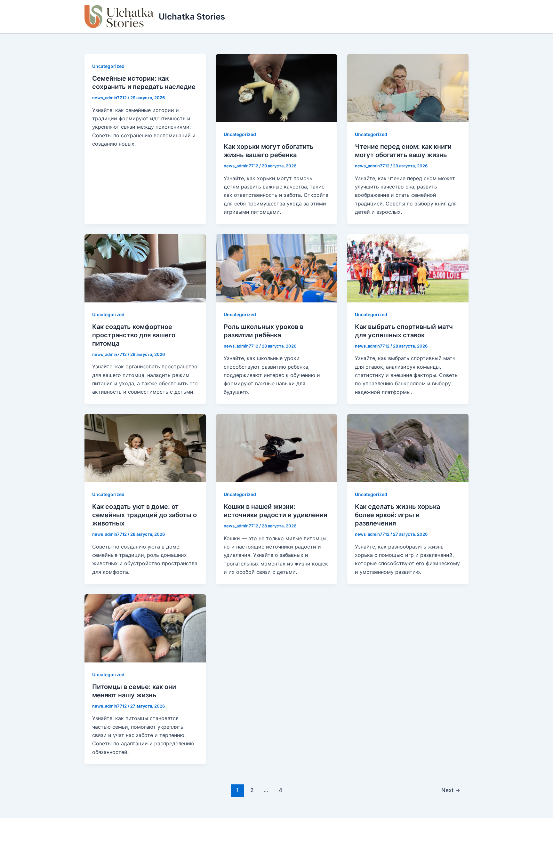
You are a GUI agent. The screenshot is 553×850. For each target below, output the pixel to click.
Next (450, 790)
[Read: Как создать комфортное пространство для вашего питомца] (145, 267)
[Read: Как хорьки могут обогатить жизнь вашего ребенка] (276, 87)
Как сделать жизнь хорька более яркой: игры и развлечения (397, 515)
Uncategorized (108, 66)
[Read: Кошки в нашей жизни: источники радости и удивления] (276, 448)
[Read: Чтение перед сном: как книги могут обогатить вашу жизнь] (408, 87)
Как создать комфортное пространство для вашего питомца (133, 335)
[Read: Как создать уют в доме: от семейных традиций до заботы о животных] (145, 448)
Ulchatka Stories (192, 16)
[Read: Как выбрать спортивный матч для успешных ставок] (408, 267)
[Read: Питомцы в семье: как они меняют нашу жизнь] (145, 627)
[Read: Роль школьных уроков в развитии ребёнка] (276, 267)
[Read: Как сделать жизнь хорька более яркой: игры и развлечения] (408, 448)
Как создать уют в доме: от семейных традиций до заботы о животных (144, 515)
